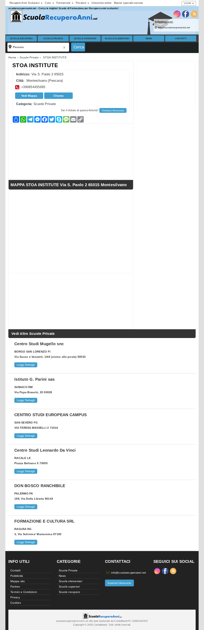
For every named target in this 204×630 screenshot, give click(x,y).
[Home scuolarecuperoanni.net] (53, 16)
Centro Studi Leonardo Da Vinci (45, 450)
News (149, 38)
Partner (15, 586)
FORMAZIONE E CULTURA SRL (44, 521)
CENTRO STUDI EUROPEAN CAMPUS (50, 415)
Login (188, 3)
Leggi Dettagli (26, 364)
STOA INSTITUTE (35, 65)
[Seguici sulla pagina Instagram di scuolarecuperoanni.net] (177, 13)
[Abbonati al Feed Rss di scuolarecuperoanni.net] (194, 13)
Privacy (15, 597)
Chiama (58, 95)
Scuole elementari (117, 38)
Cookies (15, 602)
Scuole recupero (21, 38)
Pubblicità (16, 575)
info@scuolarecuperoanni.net (173, 27)
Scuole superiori (85, 38)
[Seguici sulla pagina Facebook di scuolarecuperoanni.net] (185, 13)
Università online (101, 2)
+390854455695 (33, 87)
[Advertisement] (166, 86)
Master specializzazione (128, 2)
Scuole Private (53, 38)
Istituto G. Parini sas (34, 379)
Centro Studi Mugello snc (39, 344)
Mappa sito (17, 581)
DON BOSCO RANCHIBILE (39, 486)
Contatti (180, 38)
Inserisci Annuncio (119, 583)
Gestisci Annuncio (113, 110)
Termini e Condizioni (23, 592)
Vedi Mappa (29, 95)
